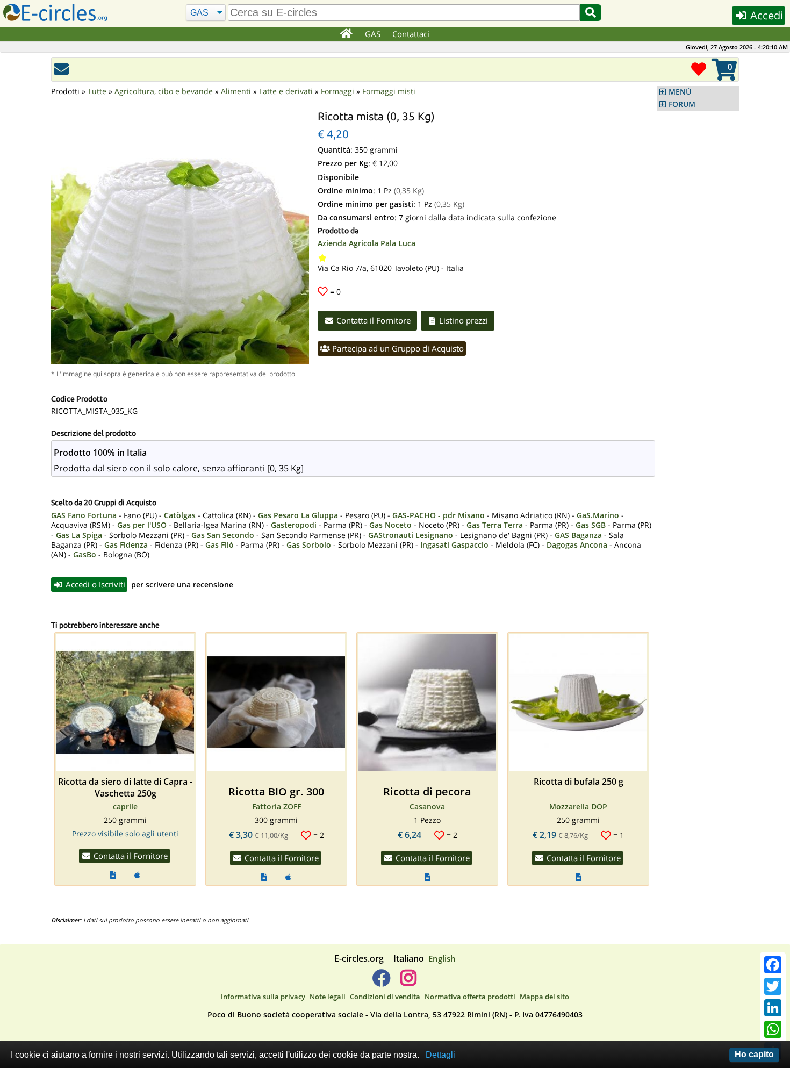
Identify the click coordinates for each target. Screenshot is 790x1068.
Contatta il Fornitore (372, 320)
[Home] (345, 34)
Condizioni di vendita (385, 996)
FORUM (682, 104)
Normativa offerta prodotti (470, 996)
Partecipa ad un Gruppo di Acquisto (397, 348)
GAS (372, 33)
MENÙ (680, 92)
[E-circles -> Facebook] (381, 982)
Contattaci (410, 33)
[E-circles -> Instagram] (408, 982)
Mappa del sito (544, 996)
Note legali (328, 996)
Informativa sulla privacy (263, 996)
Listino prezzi (462, 320)
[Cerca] (590, 12)
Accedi (765, 15)
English (442, 958)
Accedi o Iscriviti (94, 584)
